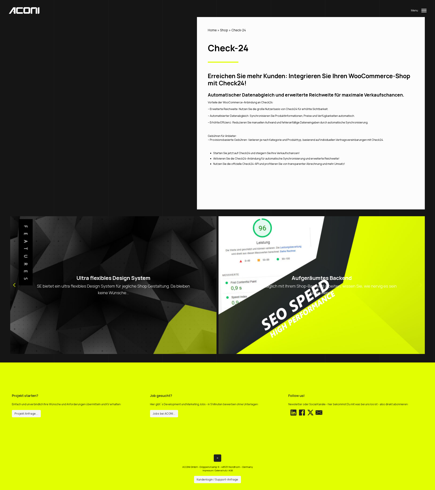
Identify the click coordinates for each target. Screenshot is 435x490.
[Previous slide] (14, 285)
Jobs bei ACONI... (164, 413)
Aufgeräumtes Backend (322, 277)
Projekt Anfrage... (26, 413)
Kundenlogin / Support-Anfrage (217, 479)
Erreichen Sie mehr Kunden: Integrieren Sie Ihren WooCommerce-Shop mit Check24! (309, 79)
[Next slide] (421, 285)
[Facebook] (301, 412)
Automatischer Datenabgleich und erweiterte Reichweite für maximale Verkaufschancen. (306, 95)
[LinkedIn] (293, 412)
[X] (310, 412)
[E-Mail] (318, 412)
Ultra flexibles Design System (113, 277)
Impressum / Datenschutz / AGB (218, 470)
